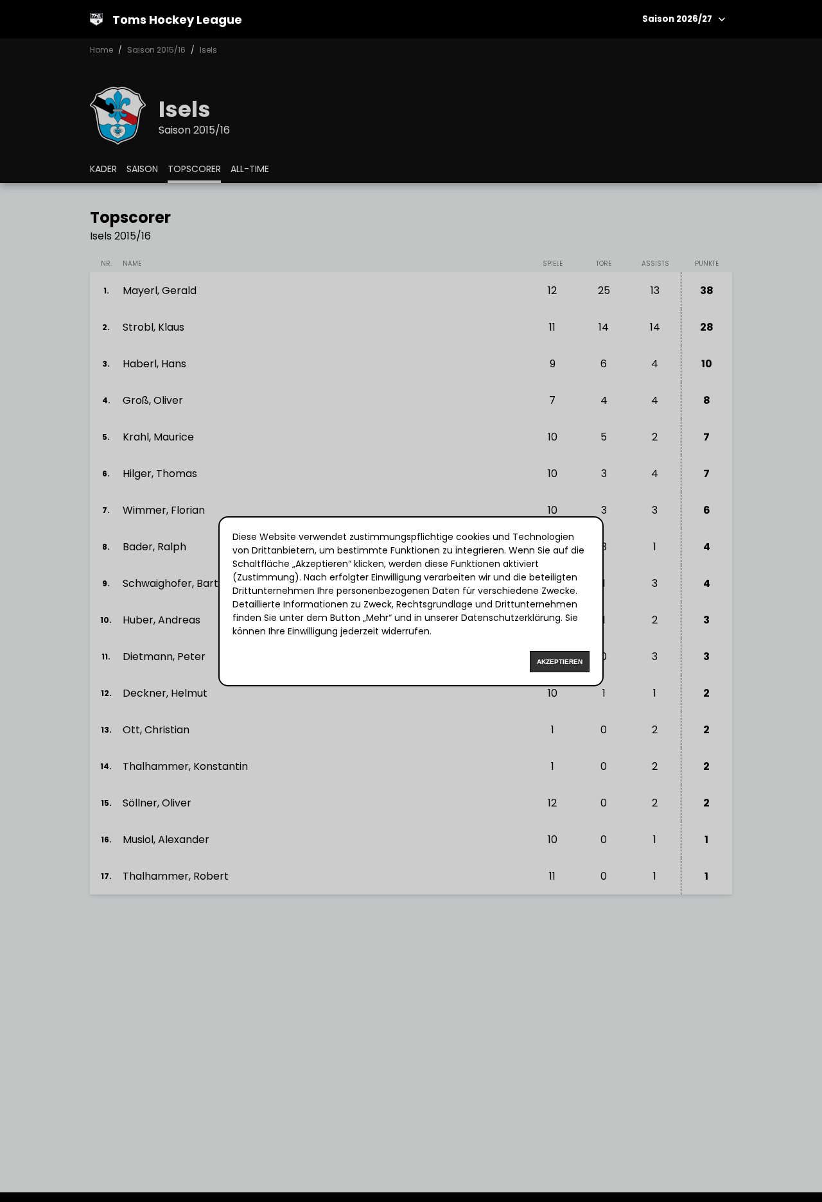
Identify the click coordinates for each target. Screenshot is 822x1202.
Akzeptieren (559, 661)
